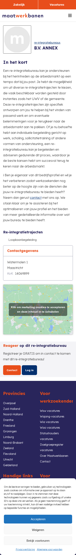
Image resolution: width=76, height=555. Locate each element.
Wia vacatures (49, 422)
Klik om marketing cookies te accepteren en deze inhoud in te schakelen (38, 309)
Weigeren (38, 530)
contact (36, 198)
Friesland (9, 425)
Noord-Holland (13, 414)
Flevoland (9, 454)
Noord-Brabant (13, 442)
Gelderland (10, 465)
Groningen (10, 431)
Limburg (8, 437)
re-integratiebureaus (47, 42)
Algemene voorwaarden (49, 549)
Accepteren (38, 519)
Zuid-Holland (11, 409)
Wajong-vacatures (52, 416)
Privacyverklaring (25, 549)
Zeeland (8, 448)
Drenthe (8, 420)
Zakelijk (19, 4)
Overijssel (9, 403)
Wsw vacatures (50, 411)
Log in (29, 370)
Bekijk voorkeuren (38, 540)
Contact (12, 370)
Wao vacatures (50, 427)
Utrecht (8, 459)
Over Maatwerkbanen (54, 456)
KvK (10, 273)
